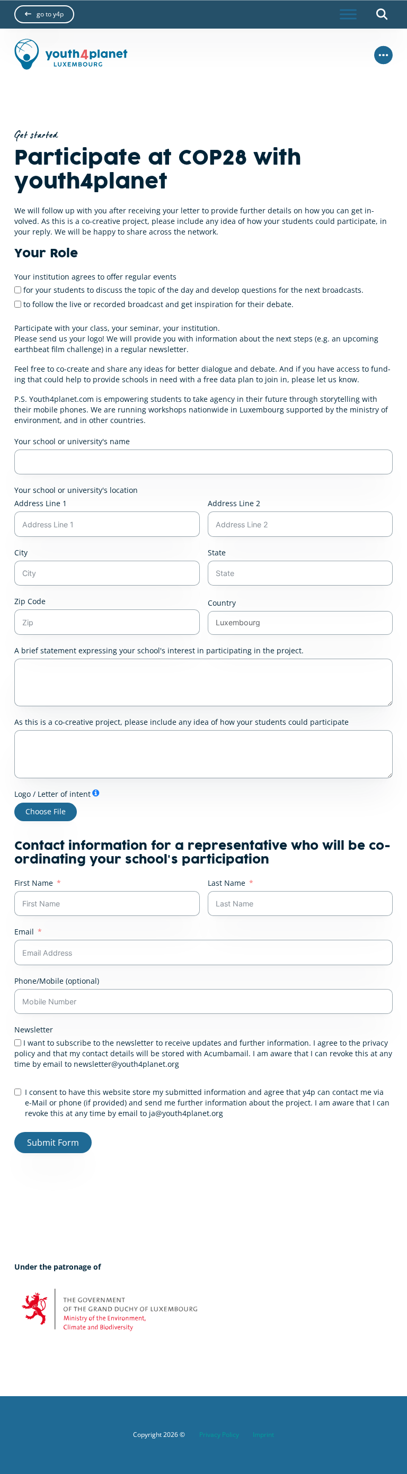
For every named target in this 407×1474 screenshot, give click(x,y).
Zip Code (30, 601)
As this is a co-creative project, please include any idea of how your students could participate (181, 722)
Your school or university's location (76, 490)
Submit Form (53, 1142)
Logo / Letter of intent (52, 794)
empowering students (143, 399)
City (21, 552)
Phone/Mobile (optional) (56, 981)
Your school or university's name (72, 441)
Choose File (45, 811)
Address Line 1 (40, 503)
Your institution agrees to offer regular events (95, 277)
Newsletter (33, 1029)
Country (222, 603)
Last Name (226, 883)
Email (24, 932)
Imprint (263, 1435)
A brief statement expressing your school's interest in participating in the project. (159, 650)
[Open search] (382, 14)
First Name (33, 883)
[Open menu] (348, 14)
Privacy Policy (219, 1435)
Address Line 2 (234, 503)
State (217, 552)
